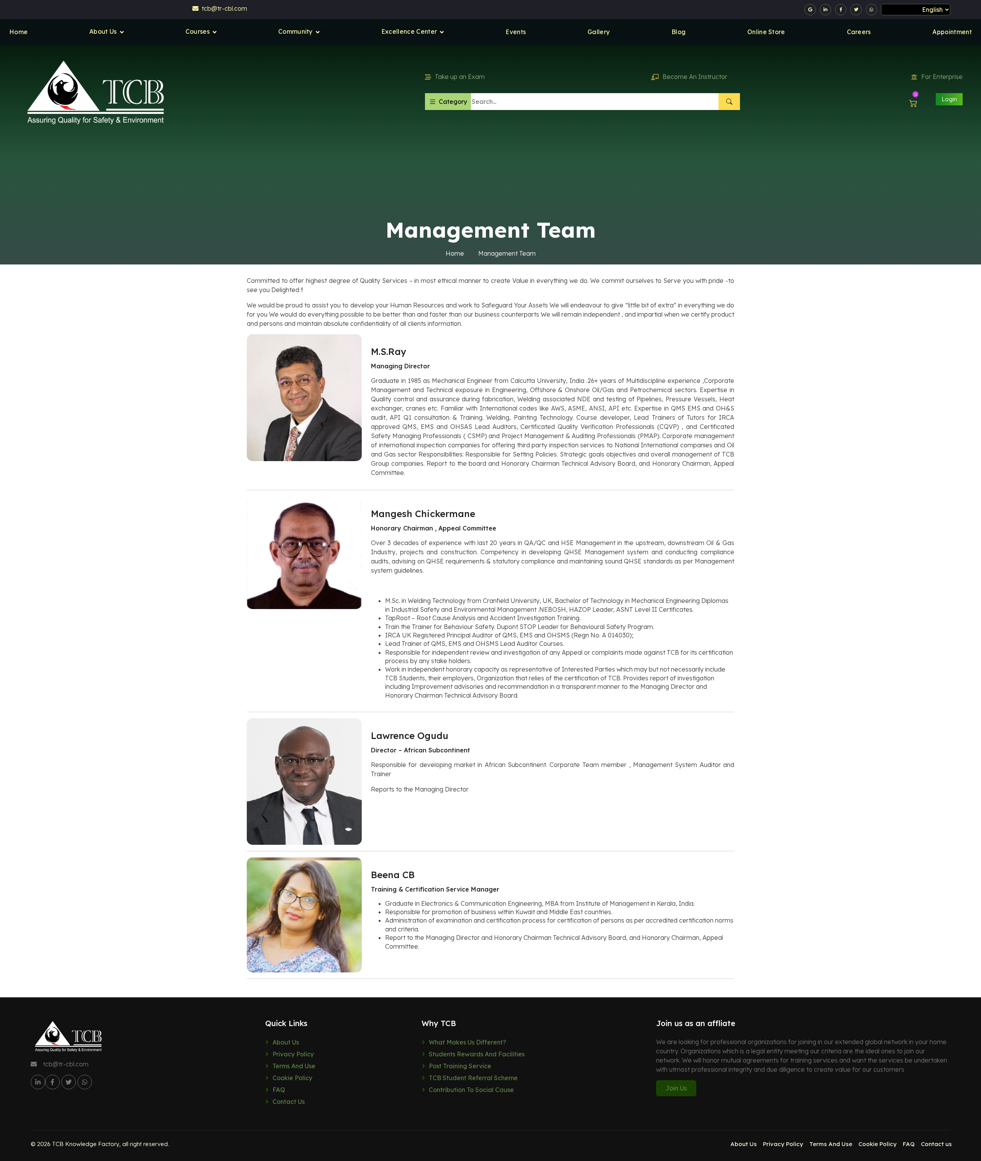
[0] (913, 103)
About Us (103, 31)
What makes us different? (467, 1042)
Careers (859, 32)
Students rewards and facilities (477, 1054)
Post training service (460, 1066)
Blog (678, 32)
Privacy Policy (293, 1054)
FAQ (278, 1090)
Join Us (676, 1088)
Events (515, 32)
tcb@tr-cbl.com (222, 8)
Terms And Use (293, 1066)
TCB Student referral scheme (473, 1078)
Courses (197, 31)
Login (949, 99)
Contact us (288, 1101)
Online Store (766, 32)
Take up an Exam (460, 76)
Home (18, 32)
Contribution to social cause (471, 1090)
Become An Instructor (695, 76)
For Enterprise (942, 76)
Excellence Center (409, 31)
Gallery (598, 32)
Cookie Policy (292, 1078)
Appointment (952, 32)
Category (453, 101)
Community (295, 31)
